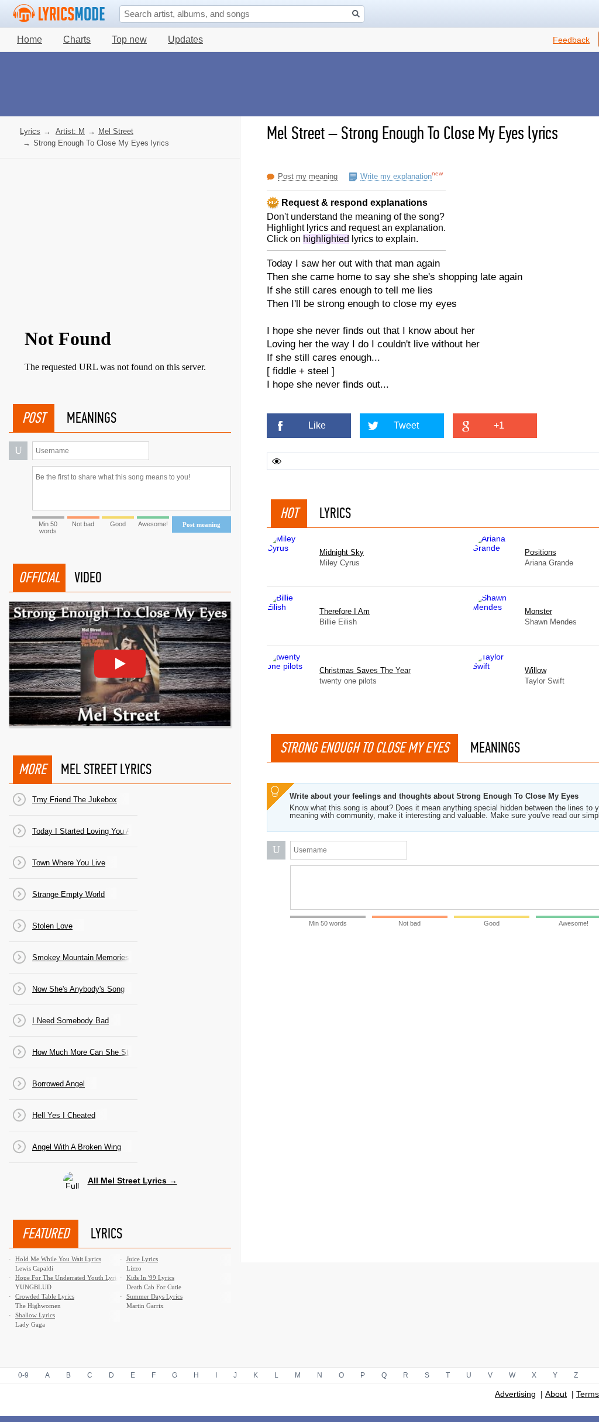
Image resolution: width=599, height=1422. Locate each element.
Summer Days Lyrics (154, 1296)
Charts (77, 39)
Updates (185, 39)
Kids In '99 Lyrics (150, 1277)
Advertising (515, 1394)
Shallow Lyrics (35, 1315)
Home (29, 39)
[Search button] (356, 13)
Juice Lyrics (142, 1258)
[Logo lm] (59, 13)
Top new (129, 39)
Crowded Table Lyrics (44, 1296)
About (556, 1394)
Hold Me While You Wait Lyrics (58, 1258)
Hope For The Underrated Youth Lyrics (68, 1277)
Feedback (571, 39)
